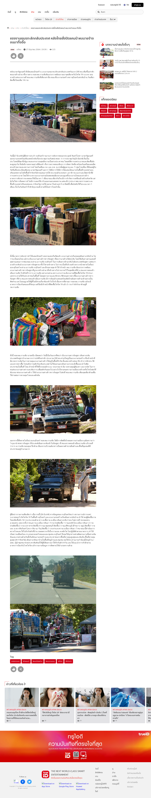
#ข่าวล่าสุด (112, 111)
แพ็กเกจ (115, 780)
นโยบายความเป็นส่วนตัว (135, 778)
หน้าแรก (39, 19)
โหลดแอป (101, 5)
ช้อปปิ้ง (98, 780)
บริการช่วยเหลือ (132, 782)
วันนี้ (9, 12)
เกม (39, 12)
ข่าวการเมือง (72, 19)
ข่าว (17, 28)
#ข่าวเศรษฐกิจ (12, 709)
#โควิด (60, 661)
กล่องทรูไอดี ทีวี (115, 5)
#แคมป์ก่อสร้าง (37, 661)
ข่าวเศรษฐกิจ (86, 19)
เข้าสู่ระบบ (137, 5)
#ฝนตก (103, 111)
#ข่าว (118, 116)
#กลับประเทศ (15, 661)
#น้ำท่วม (103, 106)
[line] (16, 781)
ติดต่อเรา (130, 787)
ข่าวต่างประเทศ (100, 19)
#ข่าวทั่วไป (126, 116)
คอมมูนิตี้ (115, 783)
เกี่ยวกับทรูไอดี (132, 769)
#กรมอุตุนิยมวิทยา (107, 116)
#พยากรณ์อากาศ (125, 111)
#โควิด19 (69, 661)
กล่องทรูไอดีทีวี (101, 783)
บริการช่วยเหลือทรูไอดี (102, 789)
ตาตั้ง (47, 12)
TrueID (15, 5)
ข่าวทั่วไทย (59, 19)
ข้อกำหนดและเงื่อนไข (134, 773)
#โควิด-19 (130, 106)
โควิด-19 (48, 19)
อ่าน (32, 12)
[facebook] (22, 781)
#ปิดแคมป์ (26, 661)
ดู (15, 12)
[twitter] (29, 781)
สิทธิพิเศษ (23, 12)
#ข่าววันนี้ (113, 106)
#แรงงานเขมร (50, 661)
